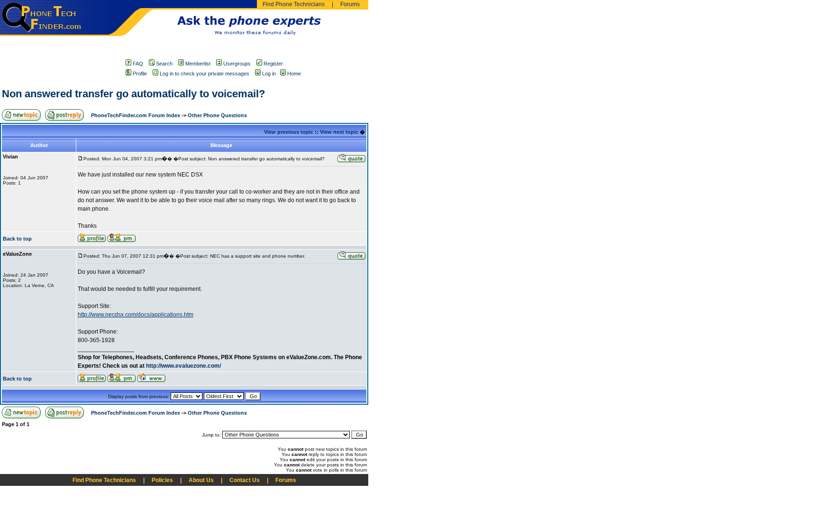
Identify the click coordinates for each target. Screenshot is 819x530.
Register (273, 63)
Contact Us (244, 480)
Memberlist (197, 63)
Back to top (17, 239)
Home (294, 73)
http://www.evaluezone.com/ (183, 366)
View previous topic (288, 132)
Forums (350, 4)
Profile (140, 73)
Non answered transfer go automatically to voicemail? (133, 94)
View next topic (339, 132)
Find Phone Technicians (294, 4)
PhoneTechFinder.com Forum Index (135, 115)
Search (164, 63)
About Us (201, 480)
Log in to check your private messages (204, 73)
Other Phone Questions (217, 115)
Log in (269, 73)
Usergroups (237, 63)
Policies (162, 480)
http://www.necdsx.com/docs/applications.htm (135, 314)
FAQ (138, 63)
